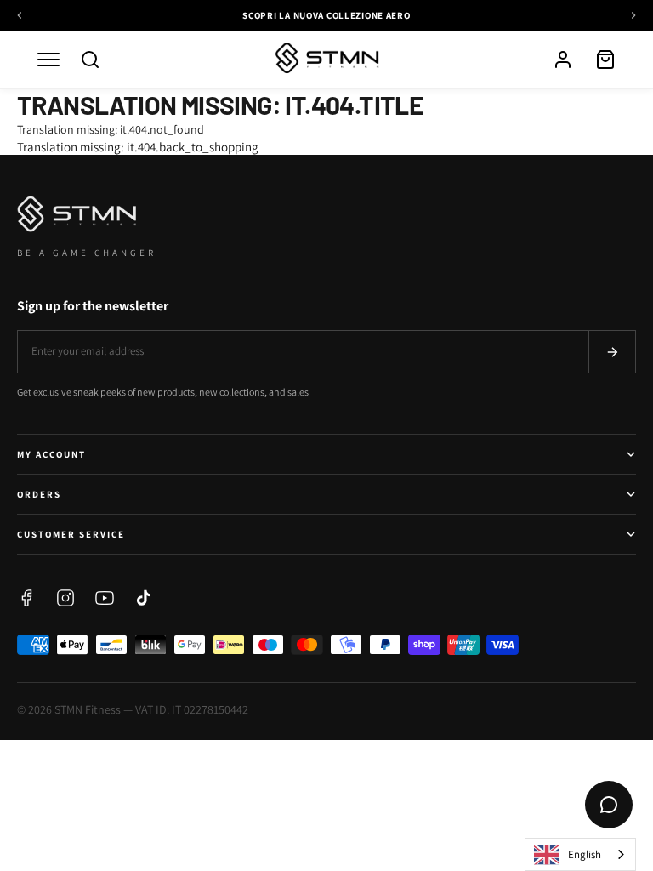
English (584, 854)
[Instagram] (65, 598)
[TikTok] (143, 598)
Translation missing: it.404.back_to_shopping (137, 147)
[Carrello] (605, 59)
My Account (51, 454)
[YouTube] (104, 598)
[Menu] (48, 59)
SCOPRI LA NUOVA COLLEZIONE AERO (326, 15)
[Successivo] (633, 15)
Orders (39, 494)
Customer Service (71, 534)
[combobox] (580, 854)
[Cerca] (90, 59)
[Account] (562, 59)
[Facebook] (26, 598)
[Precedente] (19, 15)
